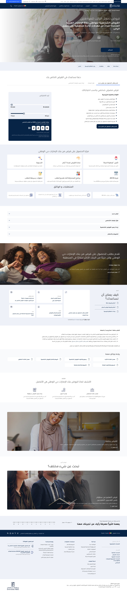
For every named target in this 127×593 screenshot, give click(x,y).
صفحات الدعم (76, 319)
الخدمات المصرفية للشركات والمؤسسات (84, 1)
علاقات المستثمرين (91, 554)
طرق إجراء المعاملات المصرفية (88, 568)
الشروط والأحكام (70, 544)
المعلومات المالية (91, 549)
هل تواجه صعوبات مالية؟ (27, 298)
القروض (88, 5)
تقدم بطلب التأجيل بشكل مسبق (80, 341)
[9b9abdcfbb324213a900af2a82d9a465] (114, 6)
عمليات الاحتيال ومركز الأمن (47, 557)
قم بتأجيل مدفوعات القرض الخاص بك (24, 300)
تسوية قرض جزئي (56, 300)
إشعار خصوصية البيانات (47, 555)
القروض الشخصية (103, 10)
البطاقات (94, 5)
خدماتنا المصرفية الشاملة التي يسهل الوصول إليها (23, 314)
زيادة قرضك (85, 315)
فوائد (108, 66)
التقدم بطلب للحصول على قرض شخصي (78, 312)
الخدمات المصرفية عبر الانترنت (14, 1)
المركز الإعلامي (92, 551)
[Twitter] (15, 533)
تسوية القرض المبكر (56, 298)
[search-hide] (11, 6)
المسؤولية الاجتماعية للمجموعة (88, 547)
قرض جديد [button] (115, 214)
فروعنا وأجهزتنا (25, 1)
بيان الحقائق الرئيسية (90, 66)
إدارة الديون (93, 566)
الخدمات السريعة (41, 1)
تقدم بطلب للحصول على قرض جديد (107, 126)
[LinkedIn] (7, 533)
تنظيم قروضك (57, 315)
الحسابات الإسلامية (73, 1)
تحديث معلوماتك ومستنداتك (89, 571)
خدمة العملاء (33, 1)
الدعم (79, 66)
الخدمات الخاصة (104, 1)
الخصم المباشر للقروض (55, 312)
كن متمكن (114, 447)
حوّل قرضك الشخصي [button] (111, 220)
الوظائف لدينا (92, 544)
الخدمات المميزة (110, 1)
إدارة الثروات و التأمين (64, 5)
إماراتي (99, 1)
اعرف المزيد (114, 506)
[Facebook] (17, 533)
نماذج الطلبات (71, 549)
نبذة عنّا (62, 1)
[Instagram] (10, 533)
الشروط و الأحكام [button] (113, 234)
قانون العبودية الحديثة (90, 556)
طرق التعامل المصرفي (50, 5)
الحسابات (102, 5)
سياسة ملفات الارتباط (48, 552)
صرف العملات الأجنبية (77, 5)
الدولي (68, 1)
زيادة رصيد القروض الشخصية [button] (109, 227)
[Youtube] (12, 533)
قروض (109, 10)
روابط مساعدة (49, 541)
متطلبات (101, 66)
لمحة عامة (115, 66)
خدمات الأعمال (95, 1)
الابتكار (65, 1)
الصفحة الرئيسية (116, 10)
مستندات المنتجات (69, 541)
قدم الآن (110, 50)
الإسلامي (117, 562)
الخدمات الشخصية (117, 1)
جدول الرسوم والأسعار (69, 551)
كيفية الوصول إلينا (91, 564)
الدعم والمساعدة (92, 573)
